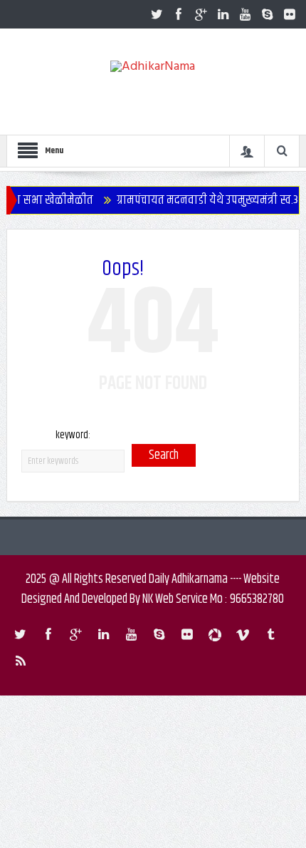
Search (164, 455)
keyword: (73, 435)
